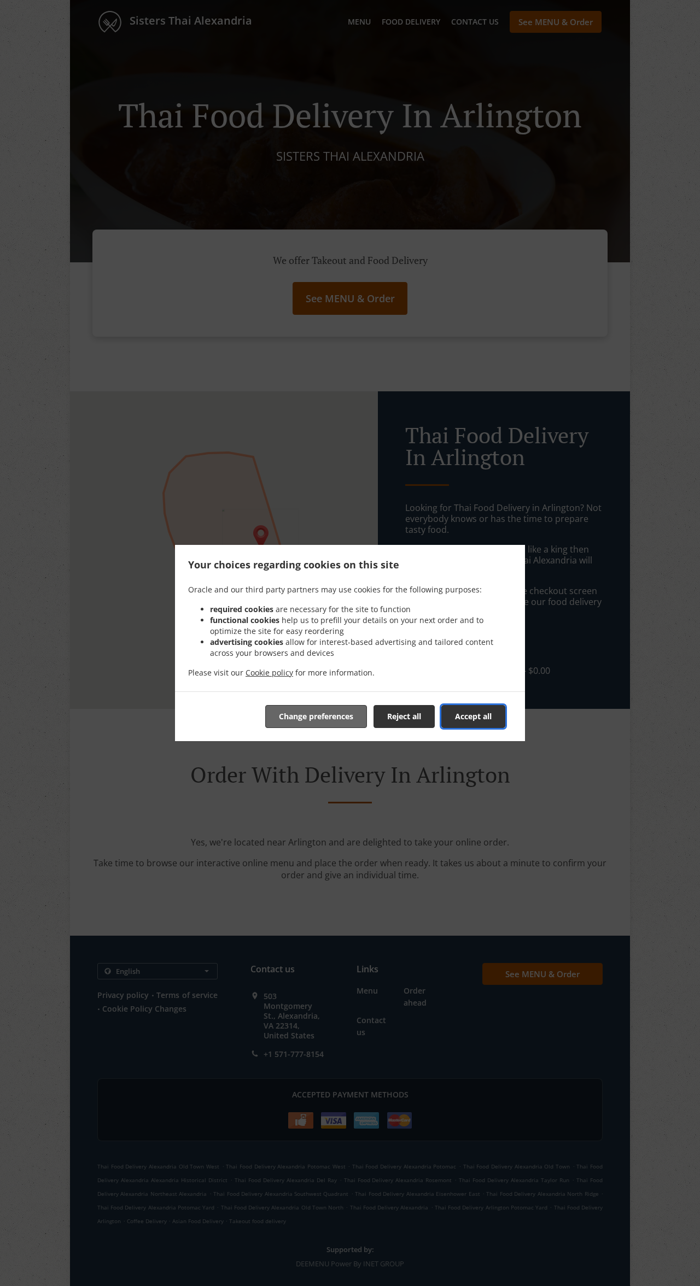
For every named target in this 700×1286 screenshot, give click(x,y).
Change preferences (316, 716)
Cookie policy (269, 672)
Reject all (404, 716)
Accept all (473, 716)
